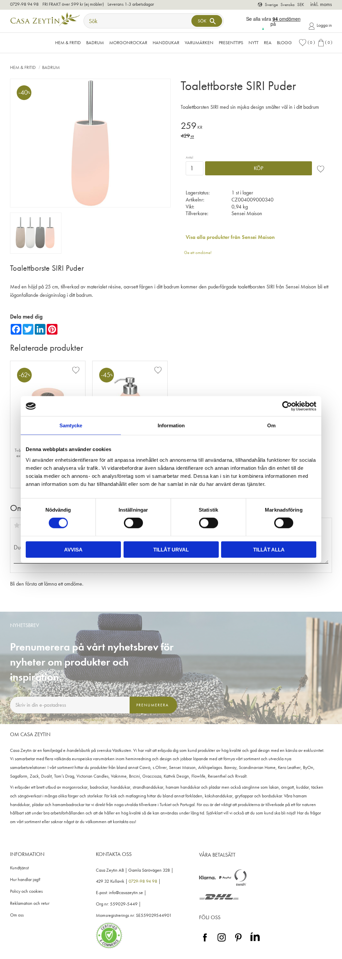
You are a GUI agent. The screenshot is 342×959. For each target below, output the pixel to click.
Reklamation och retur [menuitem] (29, 903)
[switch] (133, 523)
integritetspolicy (94, 719)
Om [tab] (271, 425)
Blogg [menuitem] (284, 42)
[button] (306, 43)
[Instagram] (221, 942)
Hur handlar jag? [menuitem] (25, 879)
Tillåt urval (171, 549)
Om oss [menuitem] (17, 915)
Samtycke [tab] (70, 425)
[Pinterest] (238, 942)
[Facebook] (205, 942)
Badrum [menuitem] (95, 42)
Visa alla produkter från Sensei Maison (230, 237)
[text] (256, 126)
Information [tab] (171, 425)
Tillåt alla (269, 549)
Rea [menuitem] (268, 42)
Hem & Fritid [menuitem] (68, 42)
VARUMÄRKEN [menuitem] (199, 42)
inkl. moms (321, 4)
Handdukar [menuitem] (166, 42)
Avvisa (73, 549)
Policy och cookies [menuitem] (26, 891)
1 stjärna (17, 525)
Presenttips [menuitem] (231, 42)
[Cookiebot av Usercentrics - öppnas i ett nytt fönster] (287, 406)
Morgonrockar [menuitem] (128, 42)
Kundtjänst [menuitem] (19, 868)
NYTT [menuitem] (253, 42)
